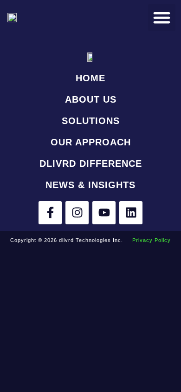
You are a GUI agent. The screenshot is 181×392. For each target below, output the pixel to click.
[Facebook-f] (50, 212)
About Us (90, 99)
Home (90, 78)
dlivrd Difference (90, 163)
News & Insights (90, 185)
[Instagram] (77, 212)
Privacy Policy (151, 240)
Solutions (91, 121)
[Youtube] (104, 212)
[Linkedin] (130, 212)
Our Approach (91, 142)
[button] (161, 17)
